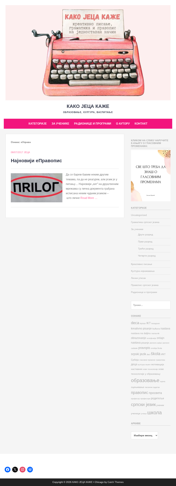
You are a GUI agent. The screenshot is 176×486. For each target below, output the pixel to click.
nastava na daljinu (141, 333)
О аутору (123, 123)
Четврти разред (147, 255)
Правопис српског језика (144, 285)
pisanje (145, 342)
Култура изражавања (143, 271)
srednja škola (156, 348)
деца (134, 364)
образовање (145, 380)
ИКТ (163, 354)
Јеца (27, 152)
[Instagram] (22, 469)
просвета (155, 393)
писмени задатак (152, 387)
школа (154, 412)
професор (135, 399)
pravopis (144, 348)
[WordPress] (30, 469)
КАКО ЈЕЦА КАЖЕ (88, 106)
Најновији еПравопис (36, 160)
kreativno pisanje (141, 328)
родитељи (157, 398)
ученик (160, 405)
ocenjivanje (151, 338)
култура (141, 365)
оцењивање (137, 387)
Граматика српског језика (145, 222)
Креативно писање (141, 264)
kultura (156, 328)
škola (155, 353)
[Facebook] (7, 469)
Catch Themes (116, 482)
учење (144, 414)
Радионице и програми (92, 123)
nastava (165, 328)
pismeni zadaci (156, 343)
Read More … (88, 197)
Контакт (141, 123)
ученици (135, 413)
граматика (160, 360)
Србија (135, 360)
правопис (139, 392)
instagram (155, 323)
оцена (162, 381)
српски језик (143, 404)
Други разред (145, 234)
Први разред (145, 241)
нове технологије (150, 369)
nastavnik (155, 333)
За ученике (60, 123)
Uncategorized (139, 215)
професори (145, 399)
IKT (148, 323)
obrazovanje (138, 337)
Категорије (38, 123)
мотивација (157, 364)
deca (135, 323)
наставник (136, 369)
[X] (15, 469)
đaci (148, 354)
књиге (148, 365)
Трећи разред (145, 248)
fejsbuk (143, 323)
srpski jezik (138, 354)
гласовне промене (147, 360)
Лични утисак (138, 278)
